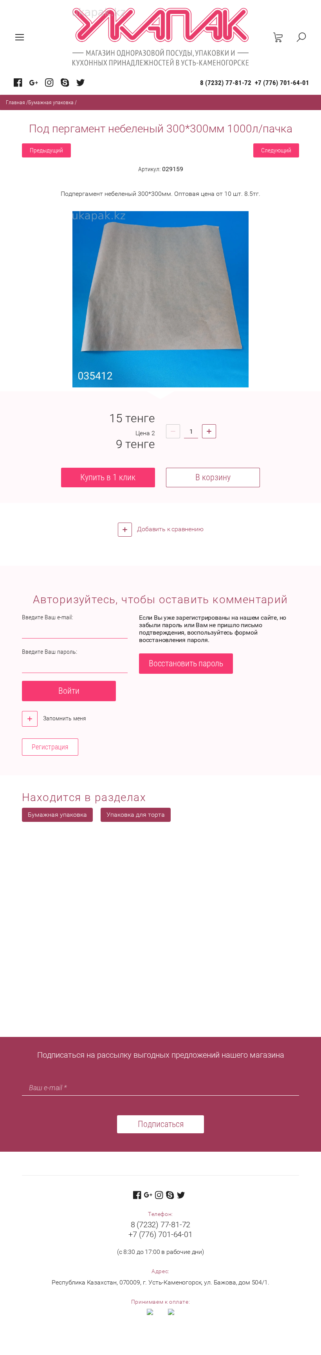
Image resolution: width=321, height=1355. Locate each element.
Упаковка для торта (135, 814)
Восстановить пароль (186, 663)
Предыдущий (46, 150)
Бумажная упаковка (51, 102)
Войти (68, 691)
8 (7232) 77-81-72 (225, 83)
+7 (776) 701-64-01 (282, 83)
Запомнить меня (63, 718)
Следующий (276, 150)
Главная (15, 102)
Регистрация (50, 747)
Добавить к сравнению (170, 529)
